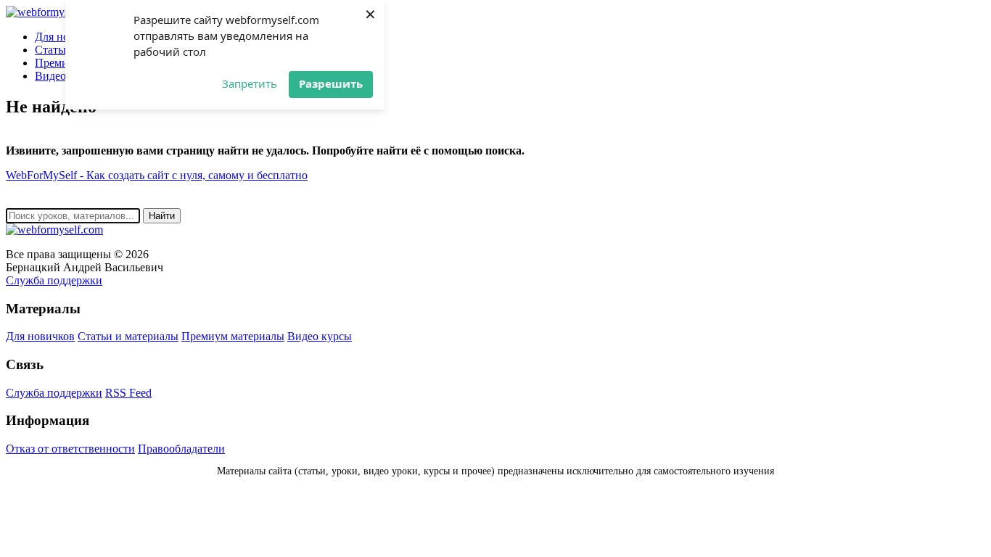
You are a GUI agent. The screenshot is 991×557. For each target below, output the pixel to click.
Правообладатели (181, 448)
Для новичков (40, 336)
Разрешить (331, 83)
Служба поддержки (54, 280)
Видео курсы (319, 336)
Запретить (249, 83)
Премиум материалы (232, 336)
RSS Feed (128, 393)
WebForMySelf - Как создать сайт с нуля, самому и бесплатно (157, 175)
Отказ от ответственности (70, 448)
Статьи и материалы (128, 336)
